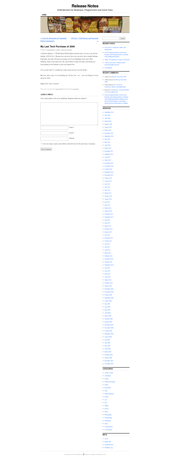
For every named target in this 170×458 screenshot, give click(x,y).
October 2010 (108, 262)
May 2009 (107, 310)
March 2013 (108, 226)
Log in (106, 438)
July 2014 (107, 202)
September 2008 (109, 334)
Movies (107, 409)
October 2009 (108, 295)
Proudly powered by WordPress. (73, 454)
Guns (106, 391)
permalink (76, 89)
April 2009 (108, 313)
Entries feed (108, 441)
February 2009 (109, 319)
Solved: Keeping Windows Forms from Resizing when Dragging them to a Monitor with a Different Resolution (116, 54)
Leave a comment (66, 50)
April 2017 (108, 157)
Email (71, 133)
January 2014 (108, 211)
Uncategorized (108, 426)
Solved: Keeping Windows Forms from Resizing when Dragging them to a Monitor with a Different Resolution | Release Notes (116, 97)
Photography (108, 414)
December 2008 (109, 325)
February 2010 (109, 283)
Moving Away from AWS (119, 77)
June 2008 (107, 343)
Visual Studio (108, 429)
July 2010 (107, 268)
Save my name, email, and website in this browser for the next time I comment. (69, 144)
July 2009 (107, 304)
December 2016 (109, 163)
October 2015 (108, 178)
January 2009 (108, 322)
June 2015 (107, 187)
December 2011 (109, 238)
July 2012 (107, 235)
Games (106, 385)
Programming (108, 417)
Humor (106, 397)
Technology (108, 420)
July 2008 (107, 340)
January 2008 (108, 358)
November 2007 (109, 364)
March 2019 (108, 130)
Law (106, 400)
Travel (106, 423)
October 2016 (108, 169)
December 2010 (109, 259)
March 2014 (108, 208)
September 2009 (109, 298)
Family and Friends (110, 382)
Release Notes (85, 6)
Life (106, 403)
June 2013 (107, 220)
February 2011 (109, 256)
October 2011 (108, 241)
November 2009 (109, 292)
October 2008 (108, 331)
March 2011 (108, 253)
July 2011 (107, 244)
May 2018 (107, 142)
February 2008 (109, 355)
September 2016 (109, 172)
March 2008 (108, 352)
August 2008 (108, 337)
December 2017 (109, 151)
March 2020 (108, 121)
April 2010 (108, 277)
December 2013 (109, 214)
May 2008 (107, 346)
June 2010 (107, 271)
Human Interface (109, 394)
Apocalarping (108, 68)
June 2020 (107, 115)
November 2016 (109, 166)
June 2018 (107, 139)
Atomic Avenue (109, 373)
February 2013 (109, 229)
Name (71, 127)
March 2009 (108, 316)
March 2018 (108, 148)
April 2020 (108, 118)
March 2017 (108, 160)
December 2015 (109, 175)
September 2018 (109, 136)
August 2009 (108, 301)
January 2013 (108, 232)
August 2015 (108, 181)
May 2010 (107, 274)
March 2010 (108, 280)
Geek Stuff (59, 89)
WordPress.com (101, 454)
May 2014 (107, 205)
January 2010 (108, 286)
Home (44, 15)
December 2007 (109, 361)
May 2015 (107, 190)
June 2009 (107, 307)
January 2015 (108, 196)
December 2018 (109, 133)
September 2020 (109, 112)
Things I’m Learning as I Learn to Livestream (117, 59)
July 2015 (107, 184)
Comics (107, 379)
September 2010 (109, 265)
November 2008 (109, 328)
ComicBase (108, 376)
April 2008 (108, 349)
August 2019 (108, 127)
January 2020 (108, 124)
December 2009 (109, 289)
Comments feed (109, 444)
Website (71, 138)
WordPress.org (109, 447)
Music (106, 411)
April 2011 (108, 250)
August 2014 (108, 199)
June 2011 (107, 247)
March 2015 (108, 193)
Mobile (106, 406)
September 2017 (109, 154)
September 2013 (109, 217)
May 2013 (107, 223)
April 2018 (108, 145)
